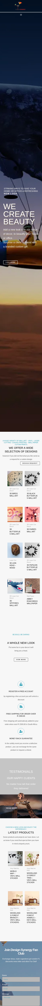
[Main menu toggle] (21, 14)
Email (4, 985)
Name (4, 975)
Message (5, 994)
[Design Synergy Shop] (20, 6)
